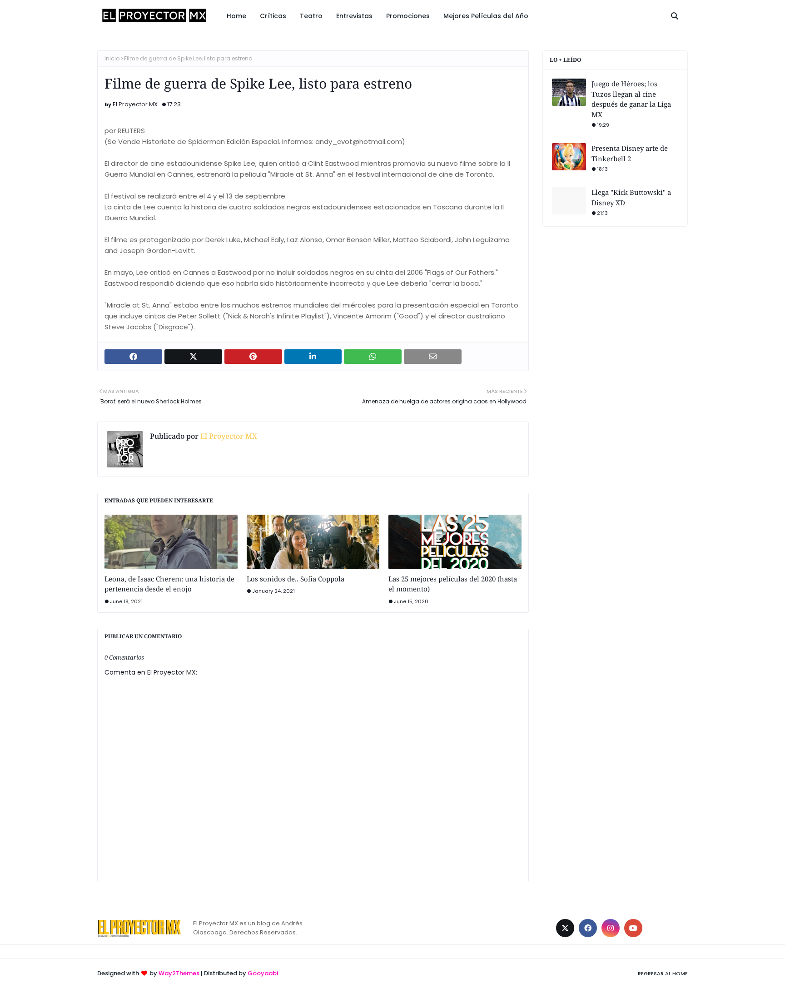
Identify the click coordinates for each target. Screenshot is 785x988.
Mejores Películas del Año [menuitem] (485, 15)
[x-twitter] (565, 928)
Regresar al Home (663, 973)
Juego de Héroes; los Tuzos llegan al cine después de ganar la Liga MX (631, 99)
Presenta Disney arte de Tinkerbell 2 (629, 153)
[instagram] (610, 928)
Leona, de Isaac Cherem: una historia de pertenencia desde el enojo (169, 584)
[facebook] (588, 928)
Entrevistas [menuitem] (354, 15)
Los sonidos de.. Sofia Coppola (295, 578)
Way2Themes (179, 973)
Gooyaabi (263, 973)
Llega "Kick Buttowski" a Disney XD (631, 197)
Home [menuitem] (236, 15)
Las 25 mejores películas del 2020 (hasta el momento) (452, 584)
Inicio (111, 58)
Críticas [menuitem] (273, 15)
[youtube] (633, 928)
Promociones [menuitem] (408, 15)
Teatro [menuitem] (311, 15)
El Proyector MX (135, 104)
